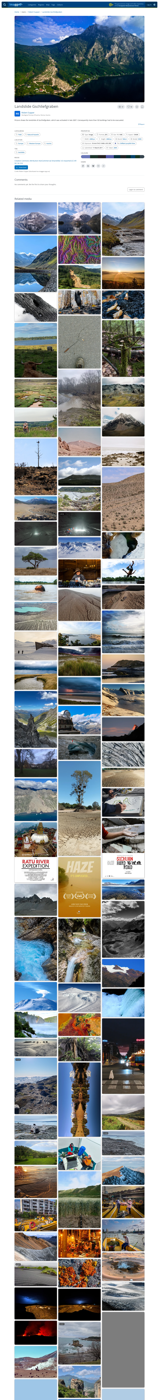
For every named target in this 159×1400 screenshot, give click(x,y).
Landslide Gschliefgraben (52, 12)
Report (142, 124)
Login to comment (136, 189)
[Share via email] (98, 166)
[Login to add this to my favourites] (137, 107)
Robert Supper (34, 12)
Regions (41, 5)
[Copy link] (103, 166)
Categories (32, 5)
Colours (60, 5)
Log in (149, 5)
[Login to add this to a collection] (142, 107)
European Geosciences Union (129, 6)
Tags (53, 5)
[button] (154, 4)
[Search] (5, 5)
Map (48, 5)
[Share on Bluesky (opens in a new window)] (93, 166)
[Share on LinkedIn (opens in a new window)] (88, 166)
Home (17, 12)
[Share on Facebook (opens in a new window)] (83, 166)
